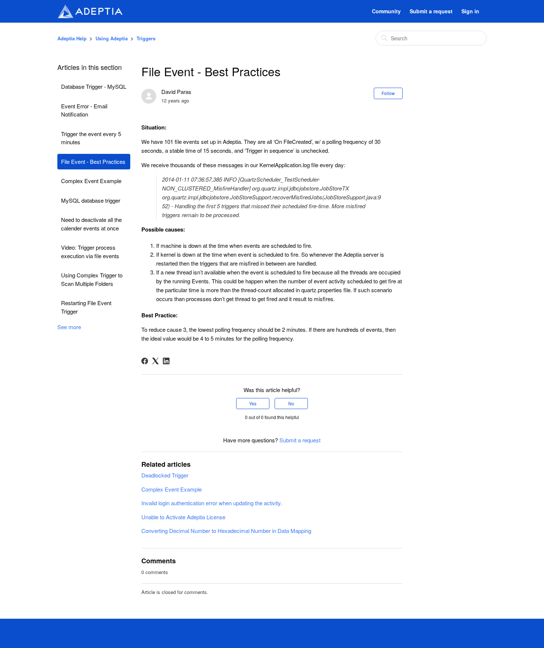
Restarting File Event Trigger (86, 307)
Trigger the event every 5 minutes (91, 138)
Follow (388, 93)
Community (386, 11)
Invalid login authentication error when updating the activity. (211, 503)
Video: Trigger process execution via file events (90, 251)
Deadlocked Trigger (164, 475)
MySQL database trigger (90, 200)
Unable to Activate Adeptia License (183, 517)
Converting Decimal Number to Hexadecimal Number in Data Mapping (226, 530)
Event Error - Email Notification (84, 110)
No (291, 403)
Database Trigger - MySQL (93, 86)
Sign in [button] (470, 11)
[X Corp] (155, 361)
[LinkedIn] (166, 361)
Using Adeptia (111, 38)
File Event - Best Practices (93, 161)
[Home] (89, 11)
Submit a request (431, 11)
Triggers (146, 38)
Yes (252, 403)
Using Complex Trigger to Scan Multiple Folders (91, 279)
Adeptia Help (72, 38)
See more (69, 327)
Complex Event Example (91, 181)
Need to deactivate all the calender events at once (91, 224)
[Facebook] (144, 361)
